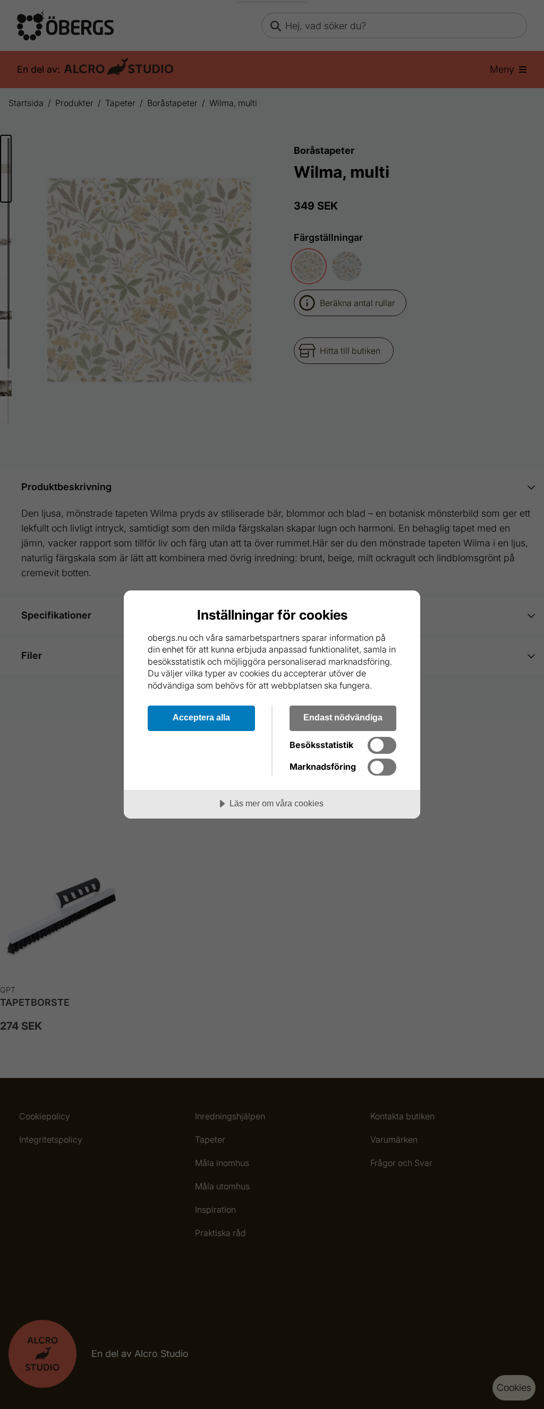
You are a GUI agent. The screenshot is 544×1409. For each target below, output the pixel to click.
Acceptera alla (201, 717)
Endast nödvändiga (342, 717)
